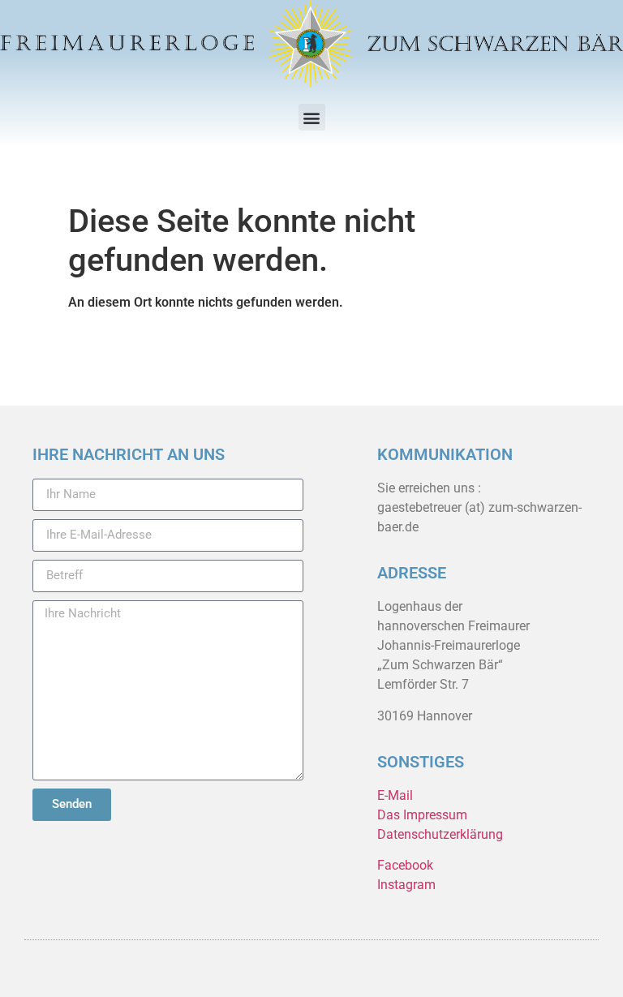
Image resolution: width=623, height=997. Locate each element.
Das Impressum (422, 815)
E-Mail (395, 795)
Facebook (405, 865)
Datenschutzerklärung (440, 834)
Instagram (406, 884)
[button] (312, 117)
